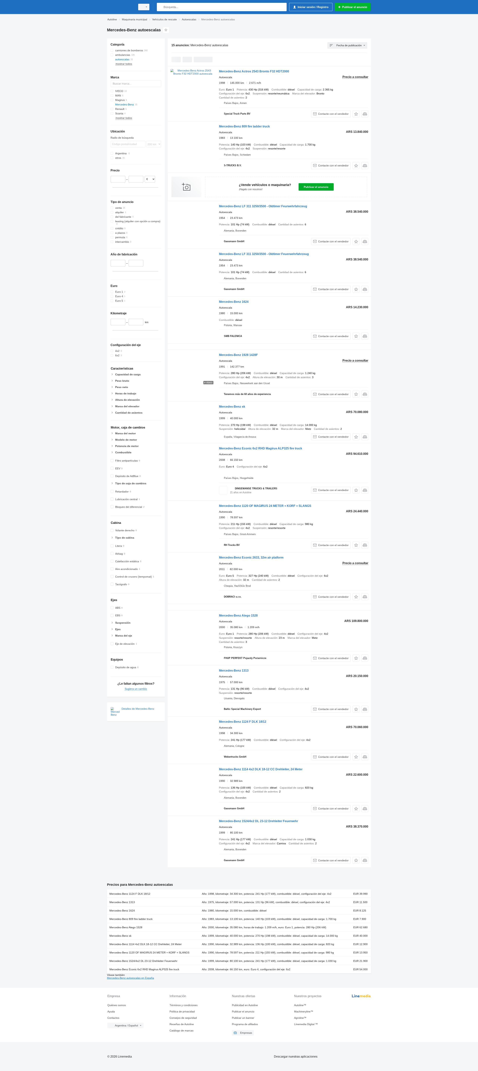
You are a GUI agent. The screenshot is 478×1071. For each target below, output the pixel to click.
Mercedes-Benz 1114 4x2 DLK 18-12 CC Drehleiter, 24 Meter (260, 769)
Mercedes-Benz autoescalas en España (130, 977)
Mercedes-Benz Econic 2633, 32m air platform (251, 557)
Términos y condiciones (184, 1005)
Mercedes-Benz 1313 (234, 670)
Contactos (113, 1017)
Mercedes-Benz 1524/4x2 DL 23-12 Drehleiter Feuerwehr (258, 821)
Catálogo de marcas (181, 1030)
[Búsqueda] (160, 7)
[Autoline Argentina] (120, 7)
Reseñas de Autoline (182, 1024)
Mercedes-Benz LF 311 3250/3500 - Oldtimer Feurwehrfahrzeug (263, 206)
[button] (356, 113)
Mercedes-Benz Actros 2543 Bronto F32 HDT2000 (254, 71)
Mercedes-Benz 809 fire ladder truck (244, 126)
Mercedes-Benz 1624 (234, 301)
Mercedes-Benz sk (232, 406)
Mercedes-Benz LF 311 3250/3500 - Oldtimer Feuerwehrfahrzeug (264, 254)
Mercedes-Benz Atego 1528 (238, 615)
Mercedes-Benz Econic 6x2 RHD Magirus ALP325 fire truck (260, 448)
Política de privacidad (182, 1011)
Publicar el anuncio (316, 186)
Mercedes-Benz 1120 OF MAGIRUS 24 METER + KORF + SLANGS (265, 505)
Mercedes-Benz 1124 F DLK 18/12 (242, 721)
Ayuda (111, 1011)
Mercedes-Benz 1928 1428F (238, 355)
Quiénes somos (116, 1005)
